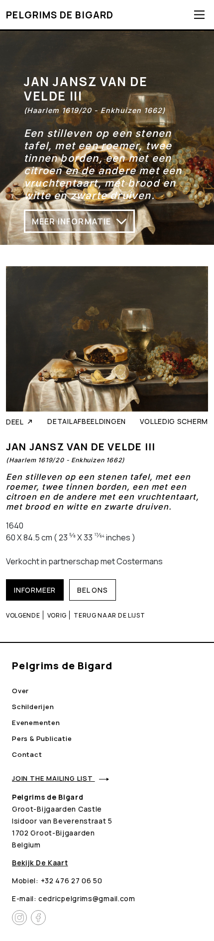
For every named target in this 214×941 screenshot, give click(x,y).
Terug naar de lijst (109, 615)
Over (20, 690)
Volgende (23, 615)
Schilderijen (33, 706)
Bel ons (92, 590)
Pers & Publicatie (42, 738)
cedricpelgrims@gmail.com (86, 898)
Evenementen (36, 722)
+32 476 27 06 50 (72, 880)
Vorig (57, 615)
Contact (27, 754)
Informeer (35, 590)
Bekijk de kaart (40, 862)
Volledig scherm (174, 421)
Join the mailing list (53, 778)
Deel (15, 421)
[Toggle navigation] (199, 14)
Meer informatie (71, 221)
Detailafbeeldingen (86, 421)
